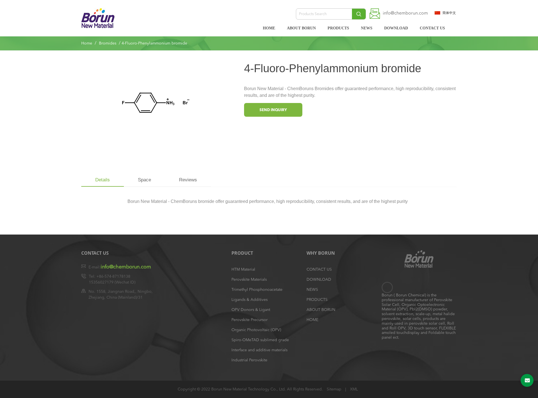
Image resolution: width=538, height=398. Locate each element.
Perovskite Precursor (249, 320)
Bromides (107, 43)
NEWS (366, 28)
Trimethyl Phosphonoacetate (256, 290)
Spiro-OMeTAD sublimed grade (260, 340)
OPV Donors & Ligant (250, 310)
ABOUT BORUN (301, 28)
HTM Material (243, 269)
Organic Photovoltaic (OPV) (256, 330)
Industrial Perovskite (249, 360)
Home (86, 43)
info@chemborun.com (405, 13)
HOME (269, 28)
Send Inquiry (273, 110)
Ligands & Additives (249, 300)
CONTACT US (432, 28)
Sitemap (334, 389)
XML (354, 389)
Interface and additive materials (259, 350)
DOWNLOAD (396, 28)
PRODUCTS (338, 28)
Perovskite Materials (249, 280)
